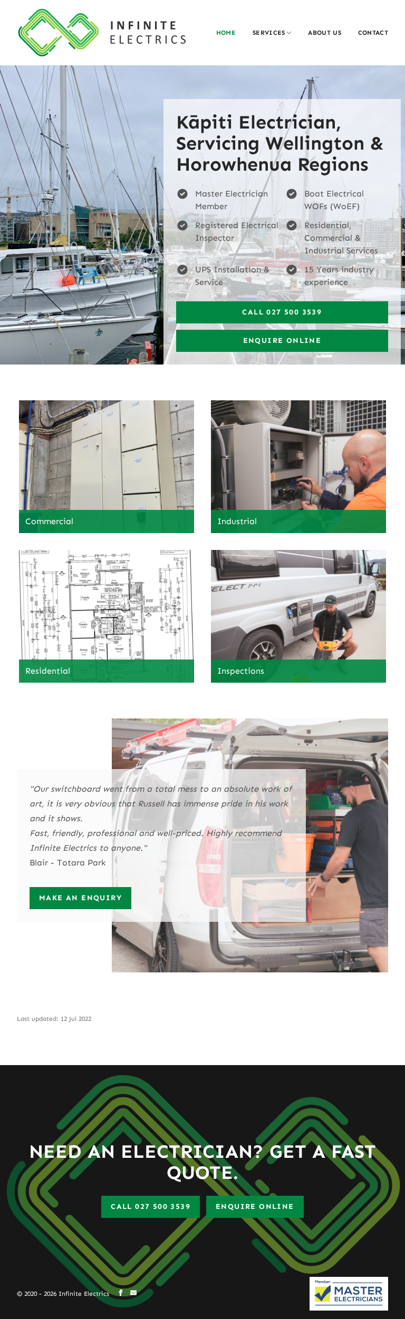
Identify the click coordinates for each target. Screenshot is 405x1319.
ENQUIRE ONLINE (255, 1206)
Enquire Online (282, 340)
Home (226, 32)
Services (269, 32)
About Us (324, 32)
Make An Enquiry (80, 897)
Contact (373, 32)
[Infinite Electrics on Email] (133, 1293)
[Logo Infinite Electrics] (101, 32)
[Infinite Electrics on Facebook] (120, 1293)
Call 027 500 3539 (282, 312)
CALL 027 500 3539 (150, 1206)
